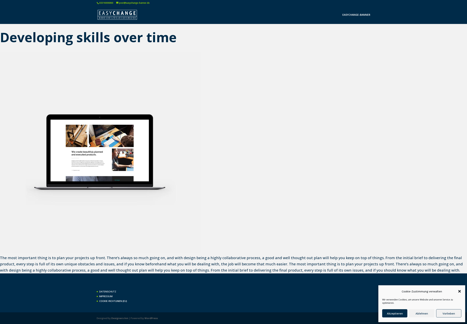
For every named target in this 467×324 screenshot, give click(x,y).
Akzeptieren (395, 313)
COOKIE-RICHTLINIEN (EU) (113, 301)
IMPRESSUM (106, 296)
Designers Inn (119, 318)
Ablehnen (422, 313)
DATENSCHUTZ (107, 291)
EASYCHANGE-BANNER (356, 15)
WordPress (151, 318)
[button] (459, 291)
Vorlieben (449, 313)
